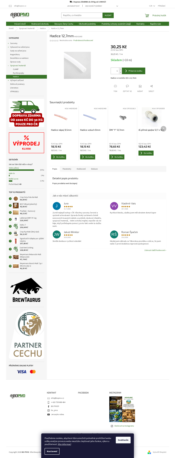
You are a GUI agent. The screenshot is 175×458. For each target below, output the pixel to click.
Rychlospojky (18, 73)
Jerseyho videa (57, 414)
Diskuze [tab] (94, 169)
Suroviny (13, 43)
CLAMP (16, 69)
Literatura (14, 87)
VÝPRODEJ (14, 91)
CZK (151, 6)
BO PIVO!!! (55, 406)
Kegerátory (15, 54)
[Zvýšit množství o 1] (120, 69)
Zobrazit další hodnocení (154, 250)
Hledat (108, 15)
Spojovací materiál (18, 65)
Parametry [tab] (67, 169)
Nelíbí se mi (13, 179)
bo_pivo (54, 410)
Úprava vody (15, 62)
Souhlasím (123, 440)
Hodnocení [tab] (81, 169)
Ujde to (12, 173)
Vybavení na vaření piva (19, 47)
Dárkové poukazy (17, 84)
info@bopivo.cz (57, 398)
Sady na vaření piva (18, 50)
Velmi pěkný (14, 168)
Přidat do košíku (135, 71)
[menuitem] (19, 24)
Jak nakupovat (73, 6)
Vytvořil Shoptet (159, 452)
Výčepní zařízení (17, 80)
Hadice (16, 76)
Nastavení (52, 451)
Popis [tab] (54, 169)
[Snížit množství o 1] (120, 72)
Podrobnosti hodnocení (83, 40)
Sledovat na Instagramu (124, 426)
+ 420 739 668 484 (58, 402)
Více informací (64, 444)
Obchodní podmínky (93, 6)
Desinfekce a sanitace (19, 58)
